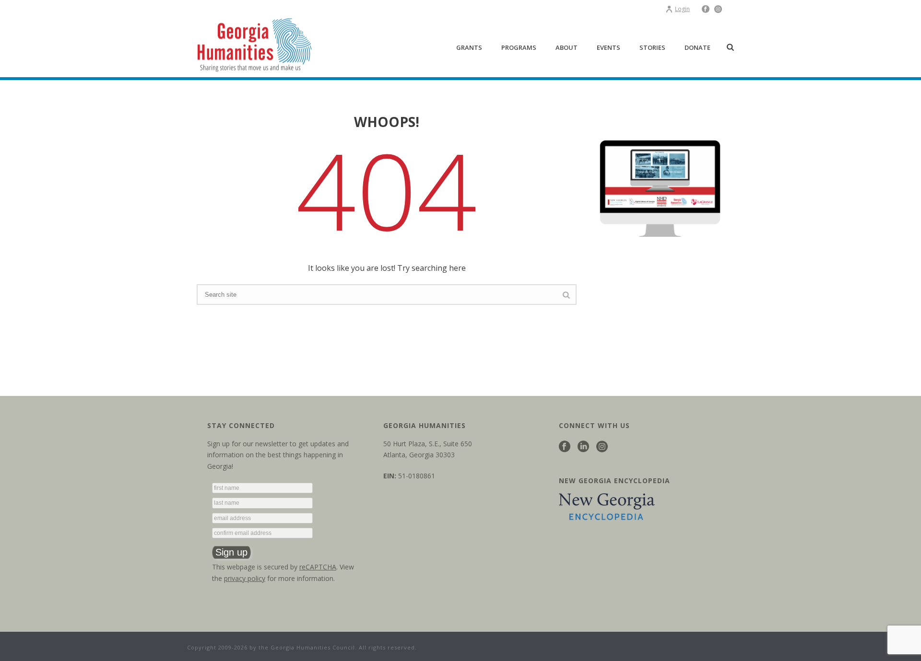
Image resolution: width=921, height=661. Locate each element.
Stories (652, 47)
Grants (469, 47)
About (566, 47)
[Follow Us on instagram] (602, 447)
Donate (697, 47)
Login (682, 9)
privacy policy (244, 578)
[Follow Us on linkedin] (583, 447)
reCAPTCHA (317, 566)
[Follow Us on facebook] (564, 447)
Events (608, 47)
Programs (518, 47)
